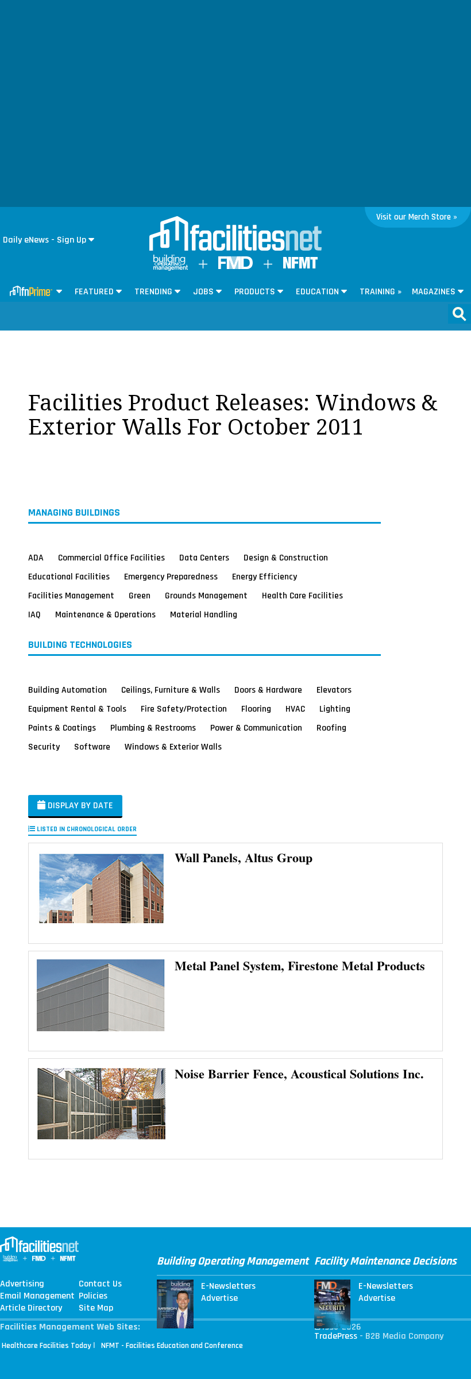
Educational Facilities (69, 576)
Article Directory (31, 1308)
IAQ (34, 614)
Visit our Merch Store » (416, 217)
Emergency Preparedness (171, 576)
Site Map (96, 1308)
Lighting (334, 709)
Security (44, 746)
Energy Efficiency (264, 576)
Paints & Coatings (62, 727)
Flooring (256, 709)
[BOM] (170, 268)
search (459, 314)
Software (92, 746)
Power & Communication (256, 727)
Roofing (331, 727)
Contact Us (100, 1284)
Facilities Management (71, 595)
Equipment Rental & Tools (77, 709)
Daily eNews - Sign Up (44, 240)
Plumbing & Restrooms (153, 727)
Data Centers (204, 557)
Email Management (37, 1296)
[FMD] (235, 266)
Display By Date (79, 806)
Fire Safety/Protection (184, 709)
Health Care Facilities (302, 595)
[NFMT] (300, 266)
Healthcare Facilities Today (46, 1346)
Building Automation (67, 690)
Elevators (334, 690)
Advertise (219, 1298)
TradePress (335, 1336)
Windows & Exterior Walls (173, 746)
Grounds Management (206, 595)
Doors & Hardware (268, 690)
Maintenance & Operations (105, 614)
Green (139, 595)
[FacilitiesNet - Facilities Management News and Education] (235, 234)
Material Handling (203, 614)
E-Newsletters (228, 1286)
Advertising (22, 1284)
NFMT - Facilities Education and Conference (172, 1346)
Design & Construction (286, 557)
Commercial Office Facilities (111, 557)
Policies (93, 1296)
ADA (36, 557)
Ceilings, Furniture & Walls (170, 690)
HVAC (295, 709)
